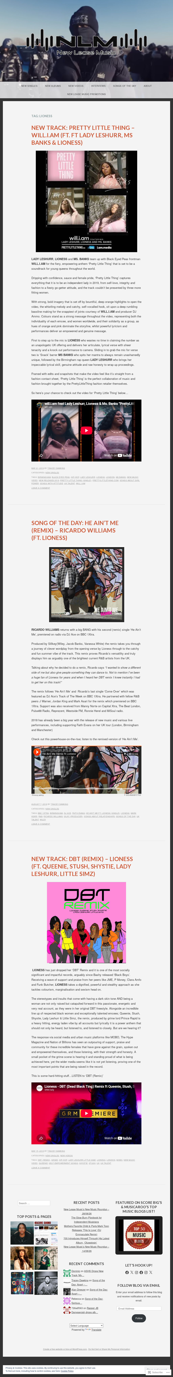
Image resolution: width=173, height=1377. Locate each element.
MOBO (119, 1160)
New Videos (75, 85)
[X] (132, 1272)
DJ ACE (67, 813)
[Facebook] (127, 1272)
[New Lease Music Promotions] (46, 1233)
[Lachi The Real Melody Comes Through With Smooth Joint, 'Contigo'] (22, 1283)
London (110, 477)
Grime (54, 1160)
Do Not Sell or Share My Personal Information (109, 1349)
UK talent (69, 483)
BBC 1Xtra (43, 813)
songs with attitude (51, 483)
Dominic (75, 1271)
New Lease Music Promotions (86, 94)
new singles (52, 472)
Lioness (100, 477)
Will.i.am (80, 483)
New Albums (53, 85)
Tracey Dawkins (56, 468)
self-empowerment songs (63, 1163)
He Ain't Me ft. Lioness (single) (103, 813)
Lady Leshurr (87, 477)
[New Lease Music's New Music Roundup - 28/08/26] (22, 1258)
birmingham (44, 477)
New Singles (29, 85)
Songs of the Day (124, 85)
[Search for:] (34, 1203)
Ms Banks (121, 477)
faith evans (78, 813)
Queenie (43, 1163)
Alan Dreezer (78, 1289)
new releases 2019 (49, 480)
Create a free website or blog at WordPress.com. (65, 1349)
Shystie (83, 1163)
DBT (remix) (44, 1160)
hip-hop (75, 477)
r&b (41, 816)
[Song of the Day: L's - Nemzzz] (22, 1233)
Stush (92, 1163)
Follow (138, 1318)
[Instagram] (136, 1272)
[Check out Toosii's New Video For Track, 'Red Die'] (46, 1258)
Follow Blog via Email (139, 1285)
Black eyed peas (61, 477)
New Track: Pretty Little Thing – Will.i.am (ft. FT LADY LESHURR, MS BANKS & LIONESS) (83, 135)
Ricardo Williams (53, 816)
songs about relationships (99, 816)
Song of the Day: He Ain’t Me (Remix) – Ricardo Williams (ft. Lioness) (75, 530)
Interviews (98, 85)
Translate (96, 1329)
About (148, 85)
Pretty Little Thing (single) (75, 480)
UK (98, 1163)
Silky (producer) (73, 816)
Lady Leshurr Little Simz (82, 1160)
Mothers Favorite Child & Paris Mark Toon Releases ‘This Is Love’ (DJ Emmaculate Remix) (86, 1230)
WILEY (43, 819)
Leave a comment (40, 488)
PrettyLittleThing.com (106, 480)
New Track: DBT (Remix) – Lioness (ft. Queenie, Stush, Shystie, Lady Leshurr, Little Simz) (82, 866)
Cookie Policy (67, 1370)
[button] (131, 1242)
